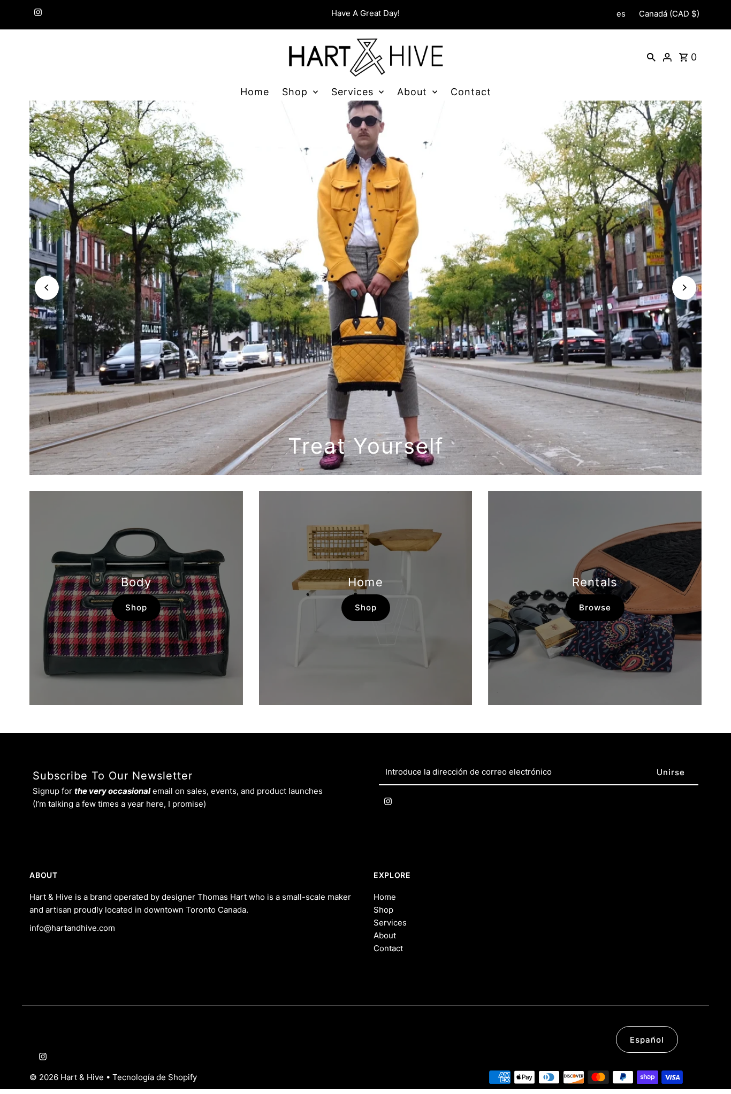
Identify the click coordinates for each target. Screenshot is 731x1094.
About (412, 91)
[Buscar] (651, 57)
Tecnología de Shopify (154, 1077)
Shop (295, 91)
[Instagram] (37, 15)
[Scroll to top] (708, 1066)
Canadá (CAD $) (669, 14)
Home (254, 91)
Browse (595, 607)
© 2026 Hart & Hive (67, 1077)
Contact (471, 91)
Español (647, 1040)
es (621, 14)
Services (352, 91)
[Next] (684, 288)
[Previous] (47, 288)
